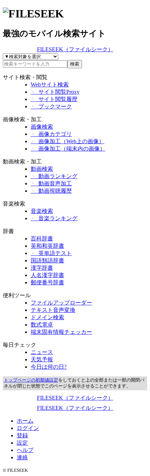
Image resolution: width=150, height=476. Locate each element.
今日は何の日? (49, 367)
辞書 (8, 231)
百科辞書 (42, 238)
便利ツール (17, 295)
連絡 (22, 457)
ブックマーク (51, 106)
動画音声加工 (51, 183)
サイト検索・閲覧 (25, 77)
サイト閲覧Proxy (55, 92)
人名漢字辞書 (47, 275)
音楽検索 (14, 204)
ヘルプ (25, 450)
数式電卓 (42, 325)
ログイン (28, 428)
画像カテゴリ (51, 134)
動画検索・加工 (22, 161)
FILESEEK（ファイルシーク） (75, 49)
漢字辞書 (42, 268)
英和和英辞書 (47, 246)
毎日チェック (19, 345)
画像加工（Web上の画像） (67, 141)
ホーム (25, 421)
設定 (22, 443)
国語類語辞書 (47, 260)
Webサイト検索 (50, 84)
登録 (22, 435)
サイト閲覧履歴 (54, 99)
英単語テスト (51, 253)
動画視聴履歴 (51, 191)
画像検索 (42, 127)
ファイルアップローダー (61, 303)
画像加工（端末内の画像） (68, 149)
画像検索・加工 (22, 119)
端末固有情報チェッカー (61, 332)
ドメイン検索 (47, 317)
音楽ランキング (54, 218)
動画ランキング (54, 176)
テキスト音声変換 (53, 310)
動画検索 (42, 169)
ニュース (42, 352)
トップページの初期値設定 (31, 380)
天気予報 (42, 359)
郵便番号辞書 (47, 282)
